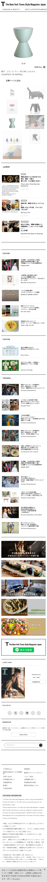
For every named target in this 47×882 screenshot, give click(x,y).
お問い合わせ (7, 776)
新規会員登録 (23, 734)
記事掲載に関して (30, 779)
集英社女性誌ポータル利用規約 (12, 772)
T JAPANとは (7, 769)
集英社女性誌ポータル (31, 785)
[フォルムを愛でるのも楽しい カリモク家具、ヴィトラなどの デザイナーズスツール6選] (23, 80)
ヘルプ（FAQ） (29, 776)
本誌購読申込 (36, 682)
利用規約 (27, 769)
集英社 (5, 785)
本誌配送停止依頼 (30, 782)
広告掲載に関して (9, 779)
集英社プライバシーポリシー (33, 773)
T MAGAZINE (7, 788)
